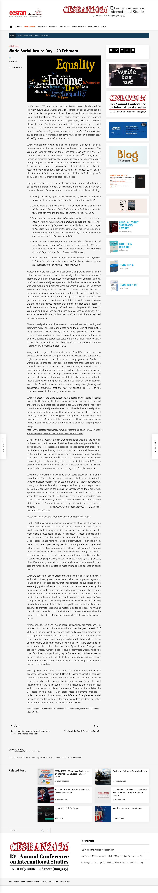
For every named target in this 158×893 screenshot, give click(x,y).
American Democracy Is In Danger (128, 808)
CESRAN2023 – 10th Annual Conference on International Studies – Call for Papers (130, 792)
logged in (22, 751)
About (17, 26)
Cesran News (27, 882)
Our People (14, 882)
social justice (85, 709)
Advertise (53, 882)
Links (36, 882)
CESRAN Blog (29, 26)
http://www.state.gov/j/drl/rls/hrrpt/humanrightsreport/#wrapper (58, 516)
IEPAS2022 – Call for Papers (67, 808)
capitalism (38, 709)
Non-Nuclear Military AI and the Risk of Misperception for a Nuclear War (112, 856)
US (36, 712)
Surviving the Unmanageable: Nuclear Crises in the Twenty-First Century (112, 862)
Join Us (44, 882)
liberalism (60, 709)
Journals (63, 26)
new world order (72, 709)
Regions (41, 26)
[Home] (11, 26)
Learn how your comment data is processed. (62, 757)
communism (49, 709)
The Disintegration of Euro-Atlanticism (130, 771)
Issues (52, 26)
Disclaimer (65, 882)
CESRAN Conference (97, 26)
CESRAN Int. (13, 62)
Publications (78, 26)
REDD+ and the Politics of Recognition (97, 850)
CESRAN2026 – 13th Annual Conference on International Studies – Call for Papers (72, 774)
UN (33, 712)
